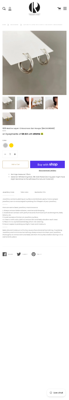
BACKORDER (14, 24)
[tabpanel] (34, 63)
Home (4, 24)
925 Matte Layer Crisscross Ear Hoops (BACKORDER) (43, 24)
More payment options (47, 170)
